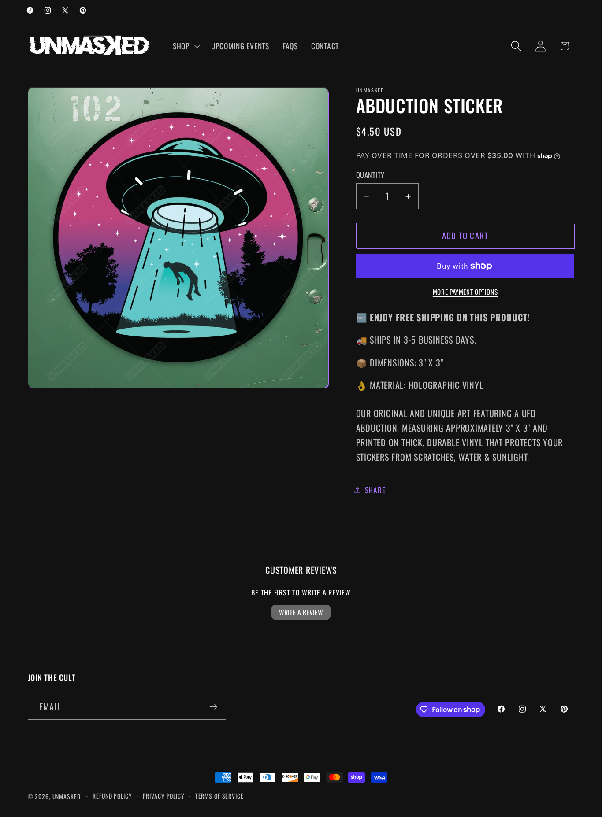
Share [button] (375, 489)
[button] (185, 46)
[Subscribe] (213, 706)
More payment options (465, 291)
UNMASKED (66, 796)
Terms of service (219, 795)
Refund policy (112, 795)
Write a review (301, 612)
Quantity (370, 175)
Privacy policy (164, 795)
